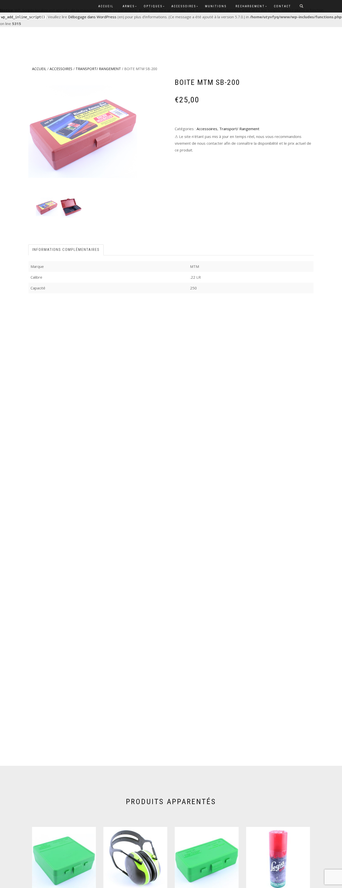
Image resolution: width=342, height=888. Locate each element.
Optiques (153, 6)
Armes (129, 6)
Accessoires (184, 6)
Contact (282, 6)
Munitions (216, 6)
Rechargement (250, 6)
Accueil (106, 6)
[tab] (66, 249)
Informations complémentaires (66, 249)
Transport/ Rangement (98, 68)
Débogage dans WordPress (92, 16)
